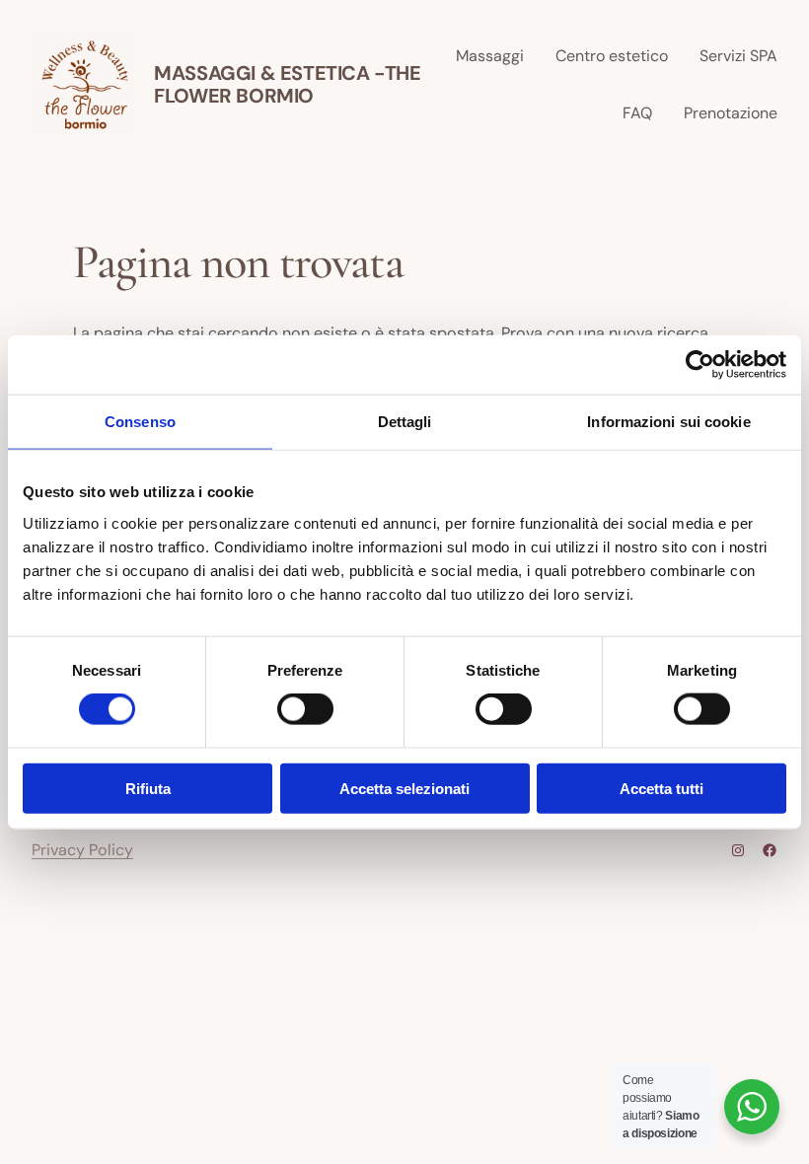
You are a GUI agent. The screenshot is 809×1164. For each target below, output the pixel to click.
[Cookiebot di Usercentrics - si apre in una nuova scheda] (700, 365)
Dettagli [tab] (405, 421)
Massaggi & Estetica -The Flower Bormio (287, 84)
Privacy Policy (82, 849)
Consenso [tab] (140, 421)
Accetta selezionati (404, 787)
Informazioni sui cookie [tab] (668, 421)
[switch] (305, 709)
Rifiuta (148, 787)
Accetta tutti (661, 787)
